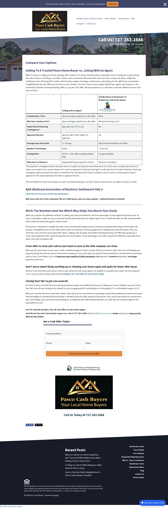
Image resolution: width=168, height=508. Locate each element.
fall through (79, 126)
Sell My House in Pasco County (89, 18)
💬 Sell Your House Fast (152, 502)
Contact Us (91, 23)
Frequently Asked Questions (132, 457)
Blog (142, 470)
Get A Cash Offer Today (120, 44)
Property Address (54, 333)
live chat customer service (11, 506)
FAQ (133, 18)
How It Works (110, 18)
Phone (49, 343)
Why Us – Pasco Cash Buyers (133, 460)
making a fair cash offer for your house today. (84, 274)
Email (88, 343)
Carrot (56, 495)
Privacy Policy (138, 477)
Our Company (137, 44)
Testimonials (123, 18)
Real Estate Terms (136, 446)
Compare (80, 23)
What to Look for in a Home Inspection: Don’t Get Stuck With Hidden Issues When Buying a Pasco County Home (83, 457)
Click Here (112, 4)
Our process (105, 313)
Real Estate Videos (136, 467)
